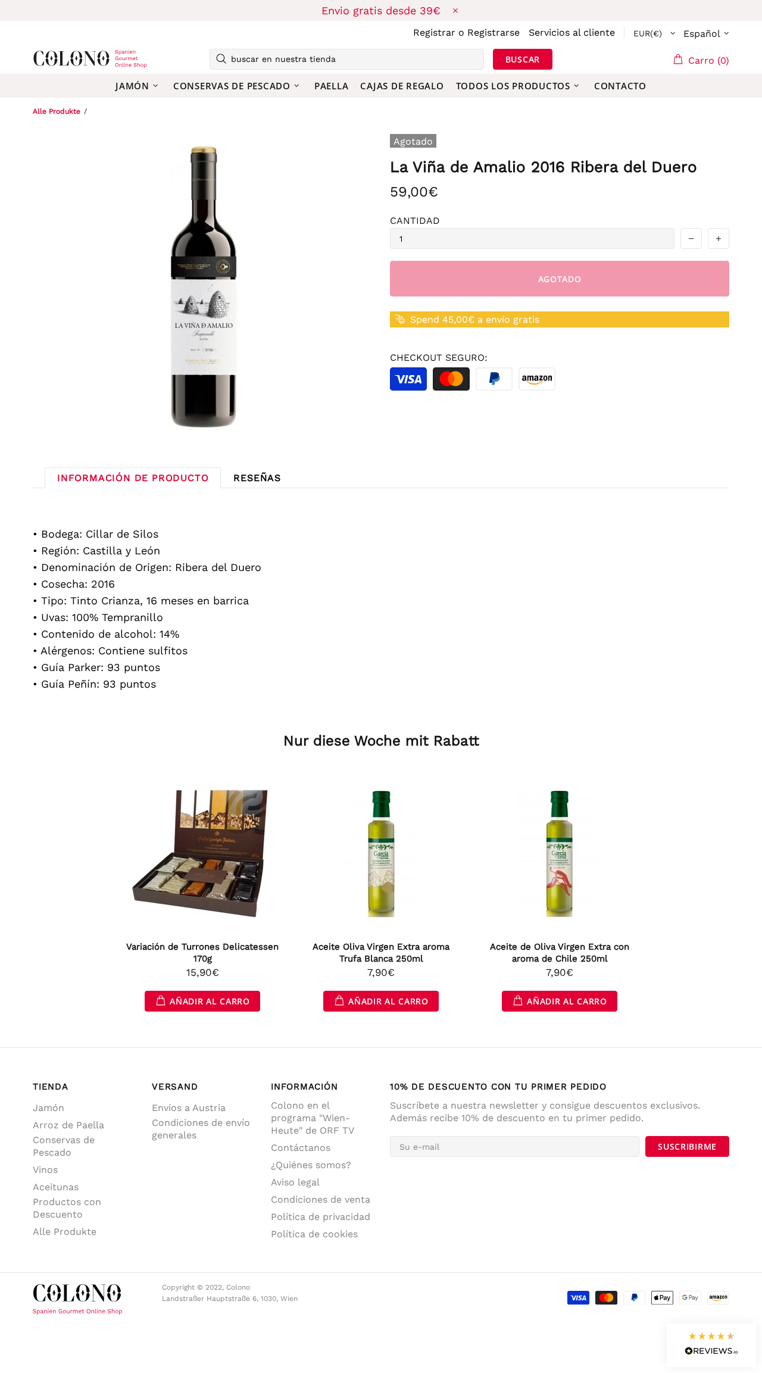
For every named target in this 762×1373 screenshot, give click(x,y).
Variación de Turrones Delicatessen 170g (202, 952)
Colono (52, 59)
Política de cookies (314, 1234)
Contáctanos (300, 1147)
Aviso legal (295, 1182)
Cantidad (415, 220)
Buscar (522, 59)
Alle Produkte (56, 111)
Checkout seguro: (439, 357)
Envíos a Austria (189, 1107)
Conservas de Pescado (64, 1146)
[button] (711, 1345)
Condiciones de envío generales (201, 1129)
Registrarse (493, 32)
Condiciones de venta (320, 1199)
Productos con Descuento (67, 1208)
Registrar (434, 32)
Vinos (45, 1169)
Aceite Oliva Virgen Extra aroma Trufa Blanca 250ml (381, 952)
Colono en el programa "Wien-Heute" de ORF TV (312, 1118)
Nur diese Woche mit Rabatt (381, 740)
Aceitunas (56, 1187)
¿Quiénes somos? (311, 1165)
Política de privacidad (320, 1216)
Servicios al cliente (572, 32)
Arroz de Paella (68, 1125)
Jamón (48, 1107)
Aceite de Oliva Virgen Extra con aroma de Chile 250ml (559, 952)
